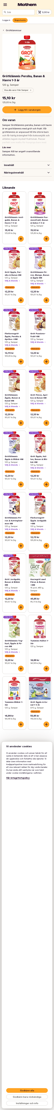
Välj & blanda (11, 280)
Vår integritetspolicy (18, 777)
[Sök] (5, 12)
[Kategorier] (5, 5)
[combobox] (20, 12)
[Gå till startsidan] (27, 5)
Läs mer (6, 147)
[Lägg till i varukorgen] (21, 239)
